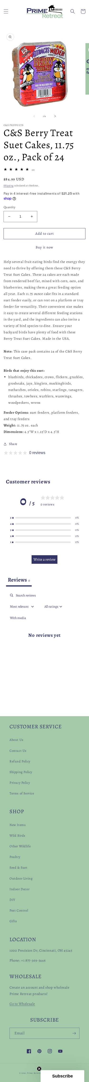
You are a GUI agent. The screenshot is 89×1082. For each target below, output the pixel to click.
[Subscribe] (74, 1033)
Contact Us (18, 750)
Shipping (9, 185)
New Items (17, 825)
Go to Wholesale (22, 1003)
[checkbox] (18, 618)
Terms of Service (21, 793)
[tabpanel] (44, 639)
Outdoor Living (21, 878)
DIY (12, 900)
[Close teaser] (39, 1068)
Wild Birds (17, 835)
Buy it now (44, 247)
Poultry (14, 857)
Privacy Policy (19, 782)
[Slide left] (34, 116)
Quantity (9, 207)
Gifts (13, 921)
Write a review (44, 559)
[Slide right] (55, 116)
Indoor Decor (19, 889)
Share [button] (13, 444)
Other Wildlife (20, 846)
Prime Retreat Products (38, 1073)
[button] (6, 11)
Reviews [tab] (19, 579)
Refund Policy (19, 761)
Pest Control (18, 910)
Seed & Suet (18, 867)
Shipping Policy (20, 772)
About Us (16, 740)
